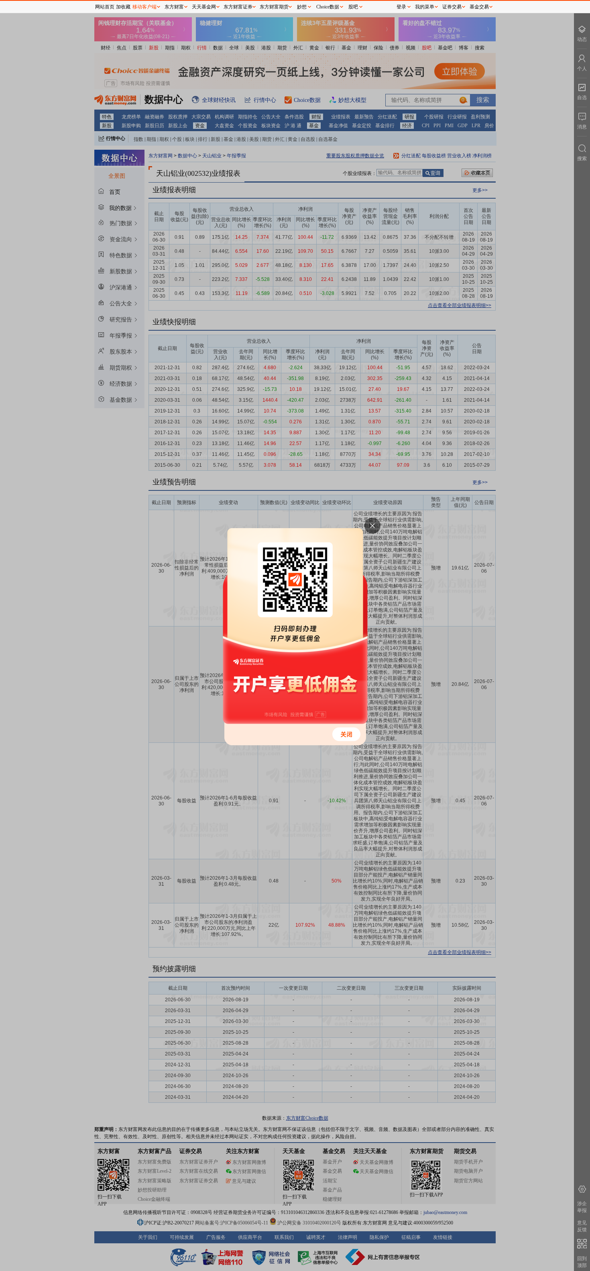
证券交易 (452, 7)
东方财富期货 (274, 7)
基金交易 (479, 7)
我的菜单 (424, 7)
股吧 (353, 7)
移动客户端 (144, 7)
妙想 (302, 7)
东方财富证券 (238, 7)
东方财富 (174, 7)
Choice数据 (327, 7)
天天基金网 (204, 7)
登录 (401, 7)
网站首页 (104, 7)
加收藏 (123, 7)
